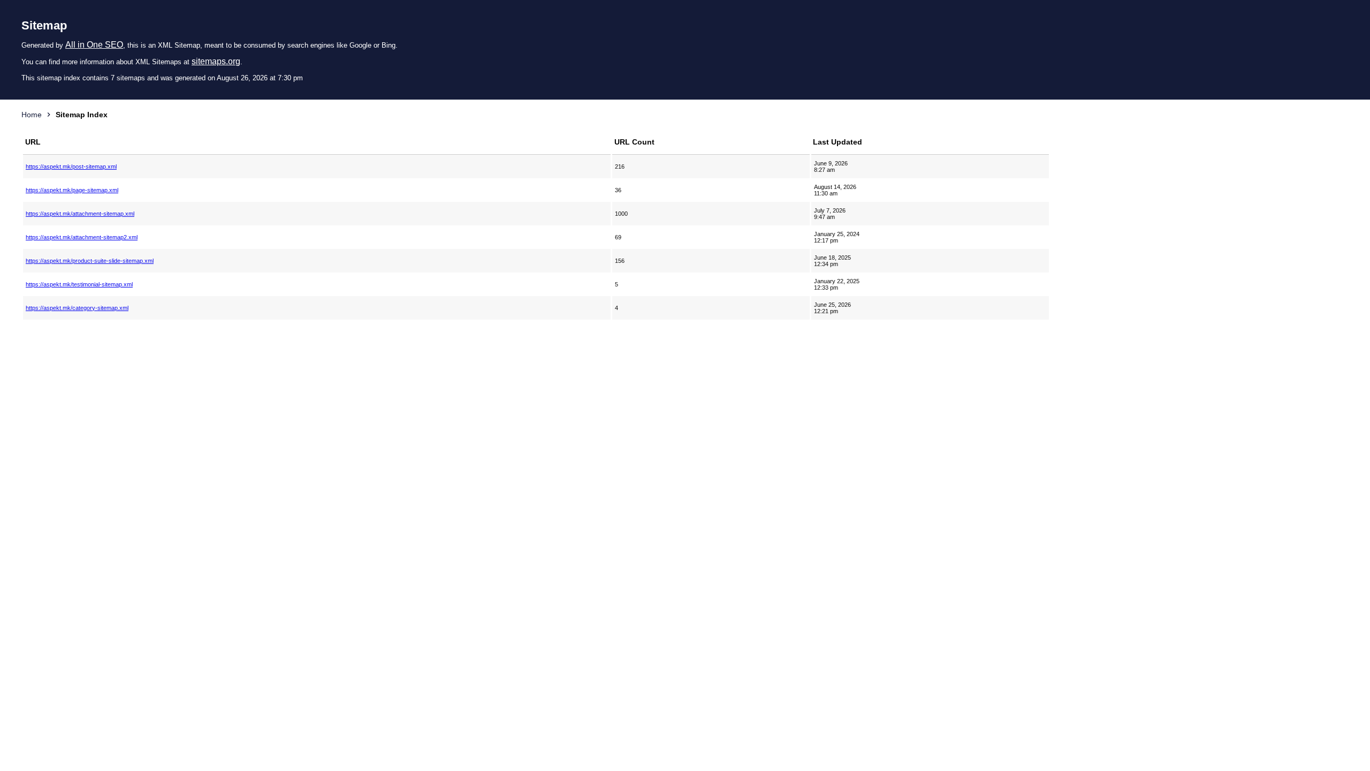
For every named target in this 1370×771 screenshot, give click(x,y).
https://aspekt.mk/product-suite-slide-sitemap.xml (90, 261)
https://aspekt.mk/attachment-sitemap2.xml (82, 237)
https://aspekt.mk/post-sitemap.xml (71, 166)
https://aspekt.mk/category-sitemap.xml (77, 308)
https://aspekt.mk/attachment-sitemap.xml (80, 213)
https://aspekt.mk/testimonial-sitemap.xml (79, 284)
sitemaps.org (216, 61)
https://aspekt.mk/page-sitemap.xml (72, 190)
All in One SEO (94, 44)
